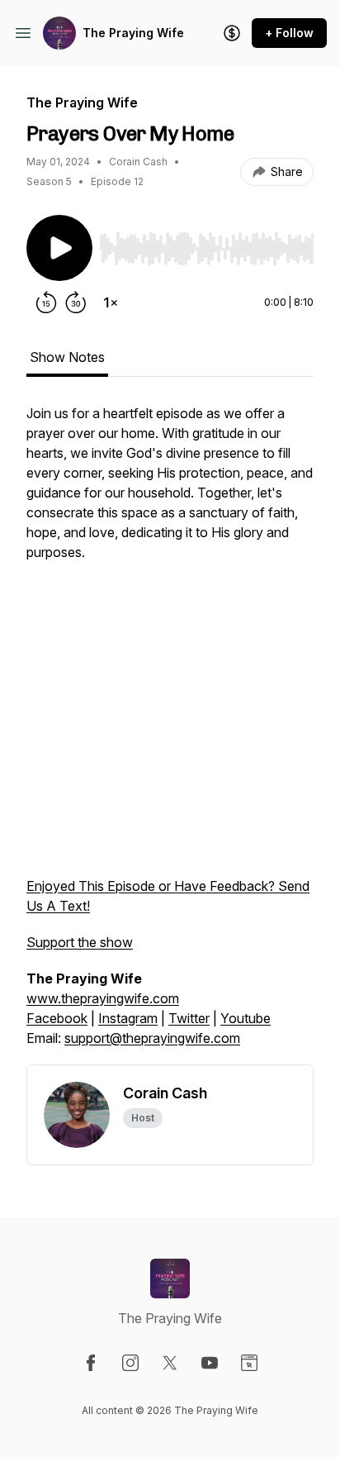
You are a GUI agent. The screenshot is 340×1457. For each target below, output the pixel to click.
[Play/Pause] (59, 248)
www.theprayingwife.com (102, 998)
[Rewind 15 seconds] (46, 302)
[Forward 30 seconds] (75, 302)
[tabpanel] (170, 733)
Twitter (189, 1018)
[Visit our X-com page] (170, 1363)
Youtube (245, 1018)
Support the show (79, 942)
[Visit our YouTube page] (209, 1363)
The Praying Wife (133, 33)
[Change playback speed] (110, 302)
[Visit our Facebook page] (91, 1363)
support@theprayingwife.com (152, 1038)
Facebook (56, 1018)
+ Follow (289, 33)
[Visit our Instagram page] (130, 1363)
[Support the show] (232, 33)
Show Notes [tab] (67, 357)
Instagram (128, 1018)
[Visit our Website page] (249, 1363)
